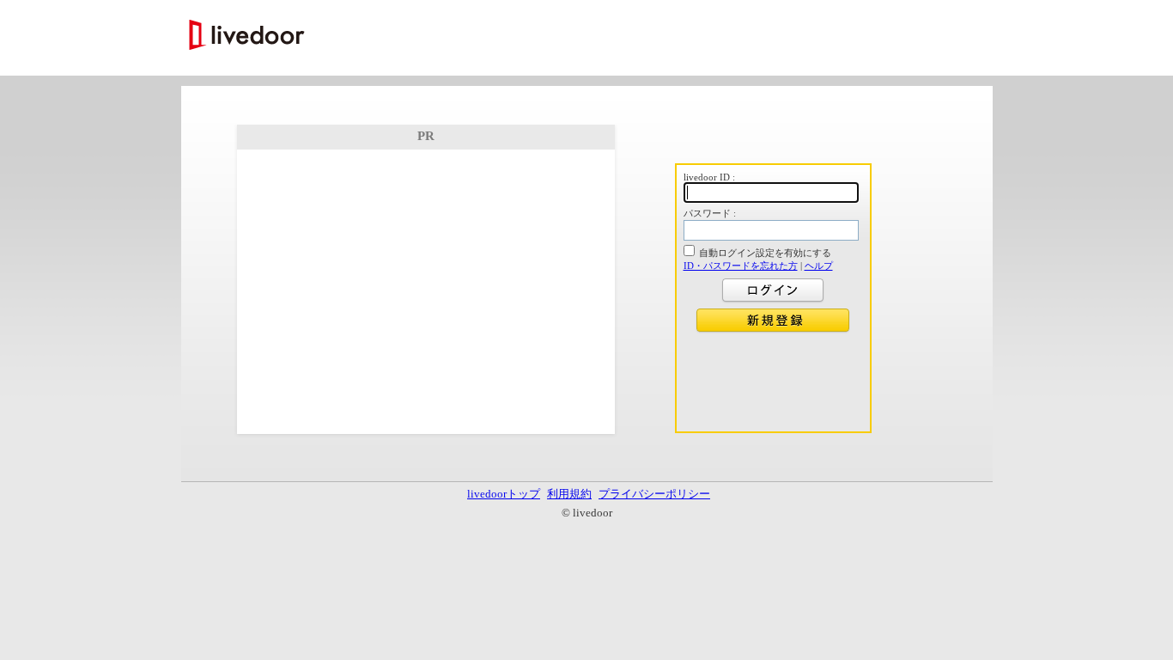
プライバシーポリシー (654, 493)
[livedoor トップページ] (247, 36)
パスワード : (710, 213)
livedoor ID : (709, 177)
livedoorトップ (503, 493)
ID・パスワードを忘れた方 (741, 265)
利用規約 (569, 493)
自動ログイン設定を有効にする (765, 253)
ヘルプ (819, 265)
